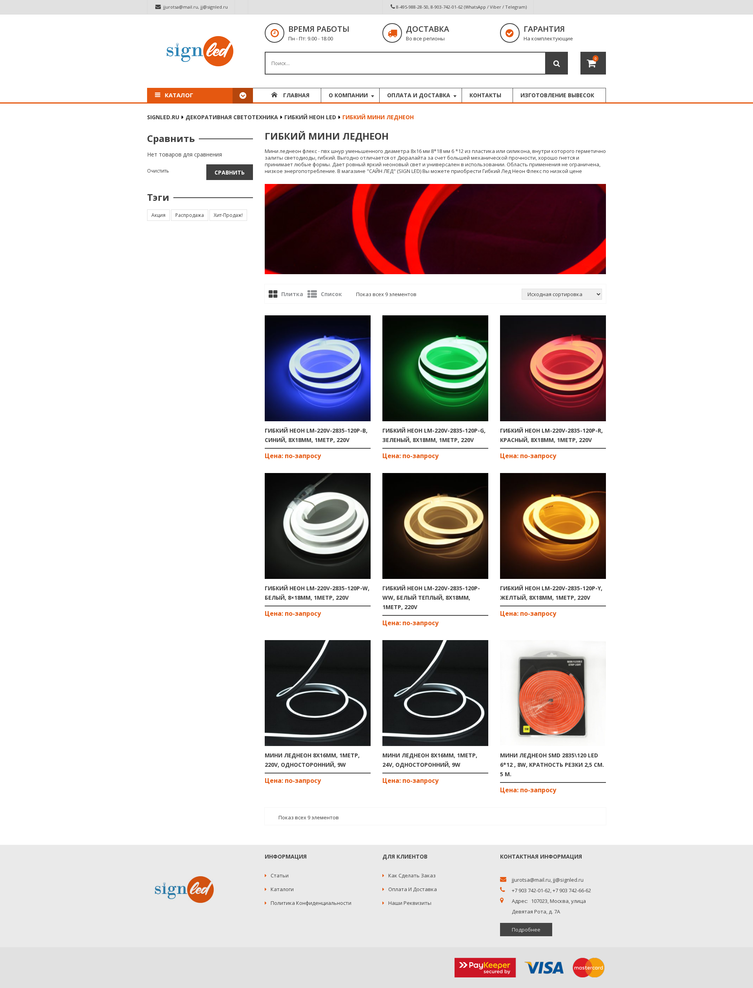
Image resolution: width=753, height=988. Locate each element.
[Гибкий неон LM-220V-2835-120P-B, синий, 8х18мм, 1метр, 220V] (318, 368)
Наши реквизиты (409, 902)
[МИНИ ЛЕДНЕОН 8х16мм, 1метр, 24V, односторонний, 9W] (435, 693)
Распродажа (189, 215)
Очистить (158, 170)
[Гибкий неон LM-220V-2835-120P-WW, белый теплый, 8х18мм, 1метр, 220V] (435, 526)
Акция (158, 215)
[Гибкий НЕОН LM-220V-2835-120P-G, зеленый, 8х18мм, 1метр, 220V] (435, 368)
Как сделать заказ (412, 875)
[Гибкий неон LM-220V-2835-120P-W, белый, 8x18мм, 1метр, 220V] (318, 526)
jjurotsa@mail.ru (180, 7)
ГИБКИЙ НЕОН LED (310, 117)
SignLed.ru (163, 117)
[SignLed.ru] (200, 51)
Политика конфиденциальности (311, 902)
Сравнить (230, 172)
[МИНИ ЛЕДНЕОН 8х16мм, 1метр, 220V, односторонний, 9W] (318, 693)
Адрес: (520, 901)
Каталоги (282, 889)
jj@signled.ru (214, 7)
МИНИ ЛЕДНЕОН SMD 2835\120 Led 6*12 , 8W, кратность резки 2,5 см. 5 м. (552, 764)
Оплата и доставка (412, 889)
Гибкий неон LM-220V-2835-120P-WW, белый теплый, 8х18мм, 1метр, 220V (431, 597)
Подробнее (526, 929)
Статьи (280, 875)
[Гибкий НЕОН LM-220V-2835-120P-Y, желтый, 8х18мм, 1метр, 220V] (553, 526)
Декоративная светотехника (232, 117)
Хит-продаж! (228, 215)
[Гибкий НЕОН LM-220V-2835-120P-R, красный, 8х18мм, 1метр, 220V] (553, 368)
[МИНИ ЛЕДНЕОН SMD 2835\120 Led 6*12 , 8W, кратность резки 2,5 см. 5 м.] (553, 693)
